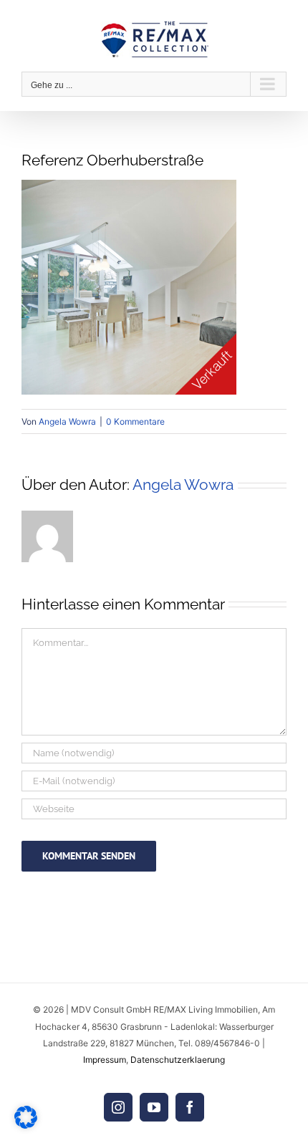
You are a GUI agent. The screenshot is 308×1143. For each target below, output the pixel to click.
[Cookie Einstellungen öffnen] (25, 1125)
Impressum (104, 1059)
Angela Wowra (67, 421)
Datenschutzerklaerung (177, 1059)
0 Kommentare (135, 421)
